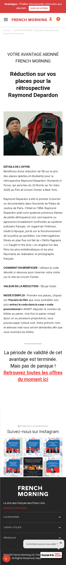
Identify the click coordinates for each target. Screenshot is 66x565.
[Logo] (29, 19)
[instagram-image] (13, 447)
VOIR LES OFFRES (39, 8)
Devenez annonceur (15, 508)
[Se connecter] (50, 19)
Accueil (7, 30)
